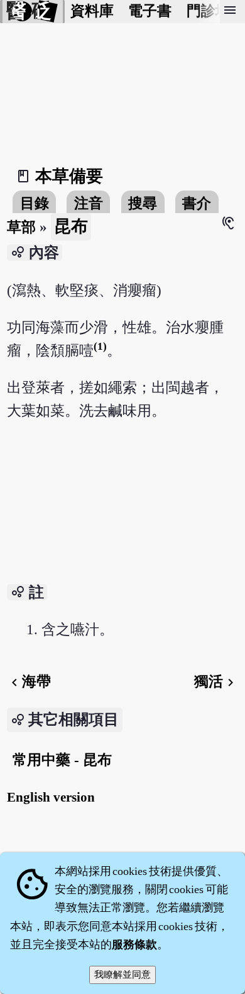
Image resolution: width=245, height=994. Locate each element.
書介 (196, 203)
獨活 (216, 681)
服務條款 (134, 944)
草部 (21, 227)
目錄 (34, 203)
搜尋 (142, 203)
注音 (88, 203)
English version (51, 797)
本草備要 (69, 176)
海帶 (29, 681)
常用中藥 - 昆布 (62, 760)
